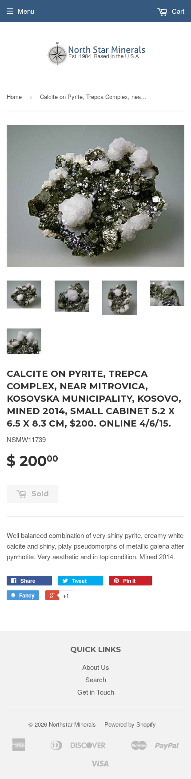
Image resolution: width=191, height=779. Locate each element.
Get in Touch (95, 691)
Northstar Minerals (72, 724)
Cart (177, 11)
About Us (95, 667)
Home (14, 96)
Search (95, 679)
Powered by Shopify (130, 724)
